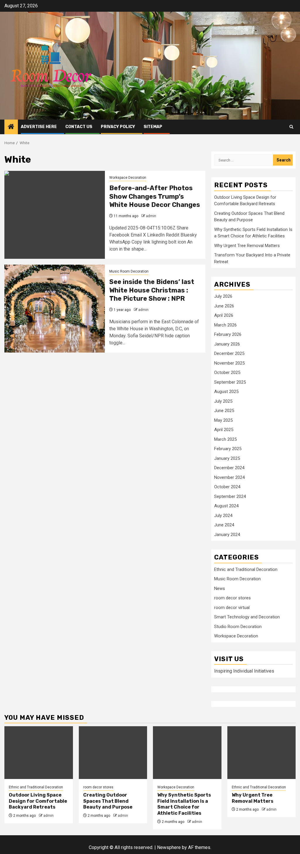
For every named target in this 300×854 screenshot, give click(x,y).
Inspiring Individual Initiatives (244, 671)
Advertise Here (39, 126)
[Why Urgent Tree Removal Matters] (261, 752)
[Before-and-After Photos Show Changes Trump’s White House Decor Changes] (54, 215)
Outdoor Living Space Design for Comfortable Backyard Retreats (38, 801)
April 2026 (223, 315)
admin (151, 216)
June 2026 (224, 306)
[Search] (291, 126)
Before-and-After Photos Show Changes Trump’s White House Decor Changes (154, 196)
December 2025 (229, 353)
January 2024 (227, 534)
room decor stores (232, 597)
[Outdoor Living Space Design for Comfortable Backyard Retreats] (38, 752)
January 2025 (227, 458)
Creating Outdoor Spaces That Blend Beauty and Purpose (107, 801)
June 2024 (224, 525)
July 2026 (223, 296)
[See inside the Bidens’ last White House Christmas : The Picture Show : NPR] (54, 309)
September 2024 (230, 496)
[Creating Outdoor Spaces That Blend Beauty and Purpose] (113, 752)
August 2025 (226, 391)
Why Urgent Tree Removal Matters (247, 245)
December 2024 (229, 467)
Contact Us (78, 126)
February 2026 (227, 334)
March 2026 (225, 325)
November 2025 (229, 363)
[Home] (11, 127)
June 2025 (224, 410)
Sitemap (153, 126)
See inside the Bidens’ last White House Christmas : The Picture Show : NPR (151, 290)
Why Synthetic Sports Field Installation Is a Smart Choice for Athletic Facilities (184, 804)
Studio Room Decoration (238, 626)
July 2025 (223, 401)
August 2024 (226, 505)
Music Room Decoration (129, 271)
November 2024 (229, 477)
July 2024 (223, 515)
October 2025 (227, 372)
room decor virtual (232, 607)
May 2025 (223, 420)
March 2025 (225, 439)
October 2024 (227, 486)
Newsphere (169, 847)
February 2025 (227, 448)
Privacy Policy (118, 126)
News (219, 588)
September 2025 (230, 382)
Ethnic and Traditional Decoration (245, 569)
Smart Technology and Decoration (247, 617)
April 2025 (223, 429)
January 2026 (227, 344)
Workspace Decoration (127, 178)
